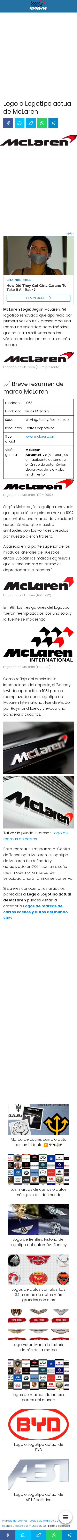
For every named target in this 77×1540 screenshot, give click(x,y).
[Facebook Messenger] (19, 123)
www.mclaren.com (40, 436)
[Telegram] (53, 123)
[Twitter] (31, 123)
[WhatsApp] (42, 123)
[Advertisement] (38, 57)
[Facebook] (8, 123)
